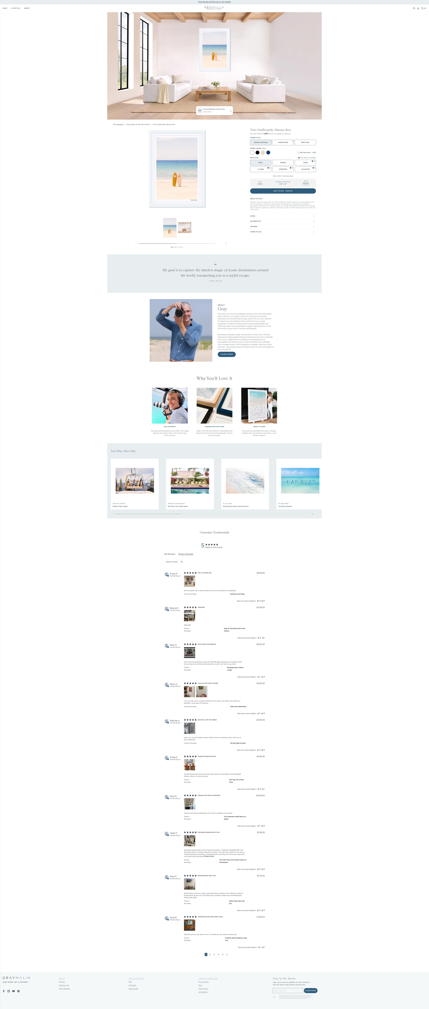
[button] (414, 8)
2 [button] (210, 954)
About (62, 978)
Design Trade (133, 988)
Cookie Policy (203, 988)
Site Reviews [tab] (169, 554)
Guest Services (136, 978)
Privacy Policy (204, 982)
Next (226, 243)
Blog (200, 985)
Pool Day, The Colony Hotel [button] (236, 781)
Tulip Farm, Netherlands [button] (238, 706)
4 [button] (218, 954)
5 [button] (222, 954)
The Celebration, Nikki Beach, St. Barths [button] (235, 818)
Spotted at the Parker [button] (237, 594)
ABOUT (27, 8)
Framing (62, 982)
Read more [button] (209, 856)
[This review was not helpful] (262, 601)
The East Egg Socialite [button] (238, 743)
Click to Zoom (178, 247)
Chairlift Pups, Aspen (120, 506)
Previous (128, 243)
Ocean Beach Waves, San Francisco (236, 506)
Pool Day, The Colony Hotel (178, 506)
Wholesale (132, 985)
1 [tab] (158, 243)
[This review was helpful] (258, 601)
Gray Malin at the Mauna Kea (138, 124)
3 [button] (214, 954)
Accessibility (203, 992)
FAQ (130, 982)
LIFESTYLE (15, 8)
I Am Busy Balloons (285, 506)
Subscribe (310, 991)
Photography (118, 124)
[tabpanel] (214, 765)
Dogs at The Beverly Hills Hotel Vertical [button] (234, 630)
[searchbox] (172, 562)
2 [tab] (196, 243)
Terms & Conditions (208, 978)
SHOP (5, 8)
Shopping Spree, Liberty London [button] (235, 669)
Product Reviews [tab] (185, 554)
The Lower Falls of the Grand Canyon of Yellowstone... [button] (232, 861)
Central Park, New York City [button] (237, 902)
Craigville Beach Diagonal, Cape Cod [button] (236, 939)
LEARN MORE (226, 354)
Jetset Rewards (64, 988)
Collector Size (64, 985)
